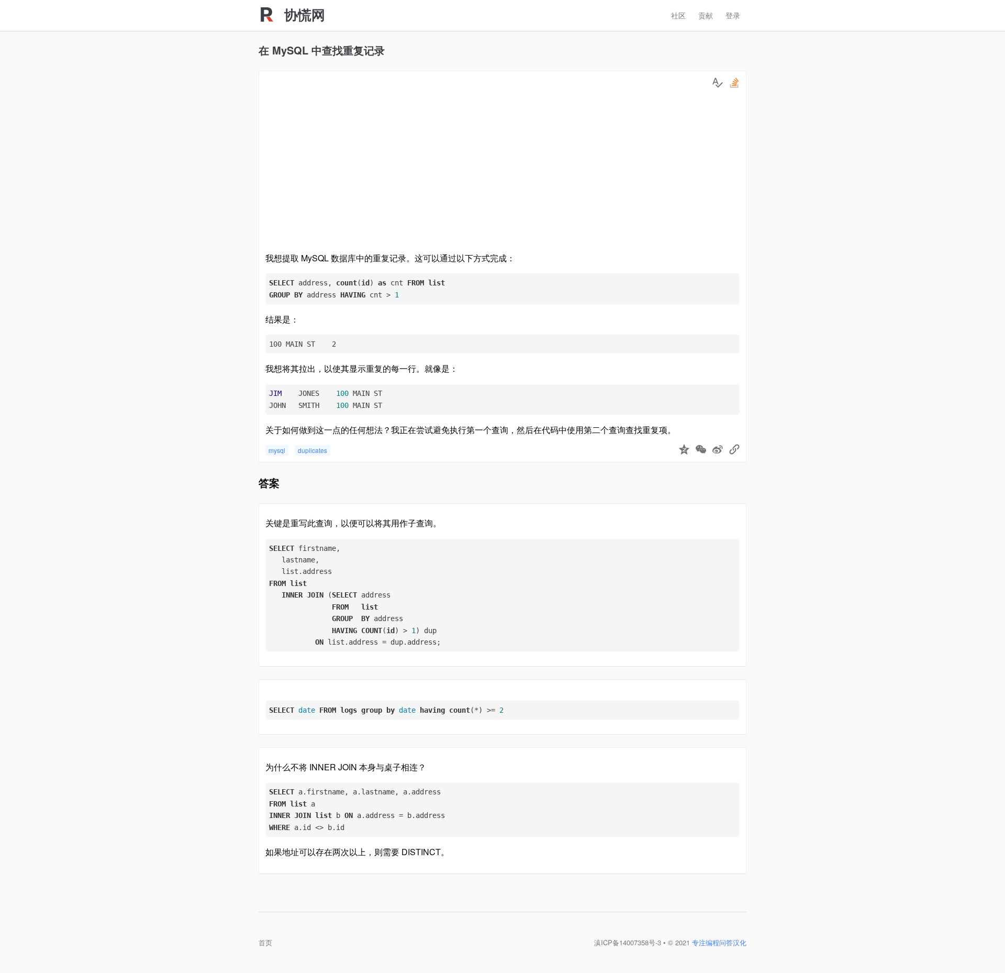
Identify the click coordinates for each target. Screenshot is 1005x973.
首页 (265, 942)
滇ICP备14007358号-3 (627, 942)
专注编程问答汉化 (719, 942)
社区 (678, 15)
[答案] (717, 83)
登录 (732, 15)
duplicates (312, 450)
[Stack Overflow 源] (734, 83)
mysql (277, 450)
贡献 (705, 15)
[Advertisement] (502, 172)
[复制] (734, 450)
